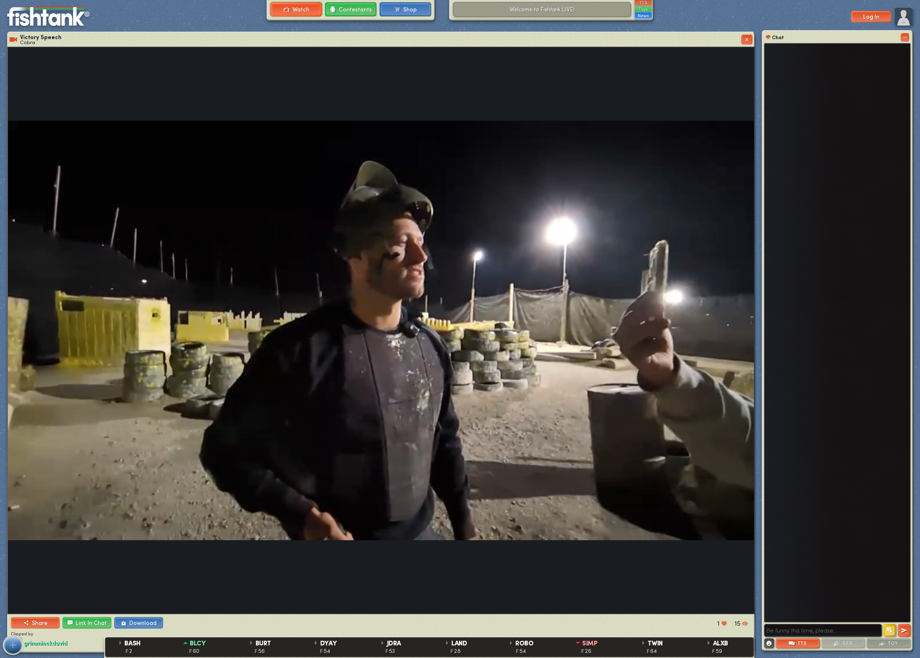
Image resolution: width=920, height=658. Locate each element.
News (643, 15)
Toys (643, 9)
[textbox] (823, 630)
